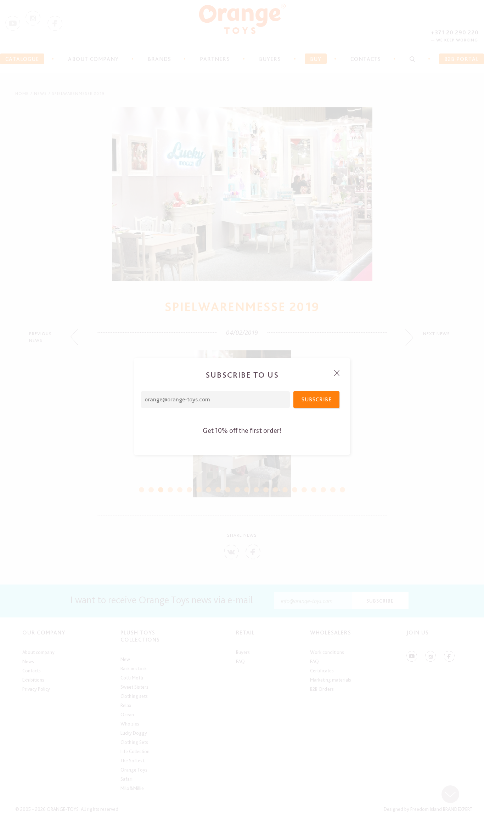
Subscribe (317, 399)
